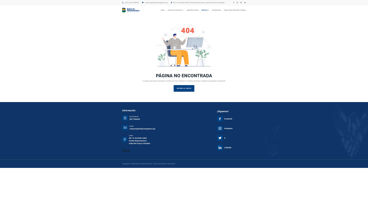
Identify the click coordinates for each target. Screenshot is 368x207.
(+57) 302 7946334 (132, 3)
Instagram (228, 128)
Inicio (163, 10)
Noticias (204, 10)
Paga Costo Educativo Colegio (235, 10)
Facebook (228, 119)
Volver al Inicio (184, 88)
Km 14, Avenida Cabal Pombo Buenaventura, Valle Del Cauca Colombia (199, 3)
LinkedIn (227, 148)
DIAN (126, 151)
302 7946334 (134, 119)
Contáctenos (216, 10)
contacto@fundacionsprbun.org (156, 3)
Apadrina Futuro (193, 10)
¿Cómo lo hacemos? (175, 10)
